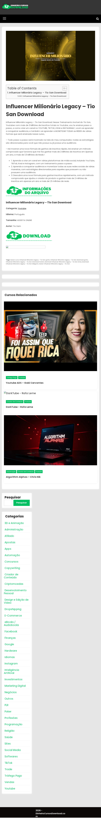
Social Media (13, 750)
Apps (8, 549)
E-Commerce (13, 615)
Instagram (11, 663)
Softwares (11, 756)
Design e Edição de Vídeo (16, 601)
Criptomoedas (14, 584)
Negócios (11, 692)
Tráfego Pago (12, 377)
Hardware (11, 651)
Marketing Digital (15, 686)
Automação (11, 472)
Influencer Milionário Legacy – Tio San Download (37, 92)
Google (9, 644)
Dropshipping (13, 609)
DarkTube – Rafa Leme (19, 407)
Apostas (10, 542)
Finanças (10, 638)
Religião (10, 731)
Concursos (11, 561)
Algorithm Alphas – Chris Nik (23, 477)
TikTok (8, 763)
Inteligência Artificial (11, 671)
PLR (7, 705)
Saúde (9, 737)
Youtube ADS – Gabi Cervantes (24, 382)
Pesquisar (13, 497)
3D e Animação (14, 523)
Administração (14, 529)
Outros (9, 698)
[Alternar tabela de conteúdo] (63, 88)
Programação (13, 724)
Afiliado (9, 536)
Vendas (9, 782)
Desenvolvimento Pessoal (15, 592)
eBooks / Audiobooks (11, 623)
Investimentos (13, 679)
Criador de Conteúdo (15, 402)
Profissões (11, 718)
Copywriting (12, 568)
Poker (8, 711)
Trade (8, 769)
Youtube (22, 208)
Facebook (11, 631)
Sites (8, 743)
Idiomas (10, 657)
